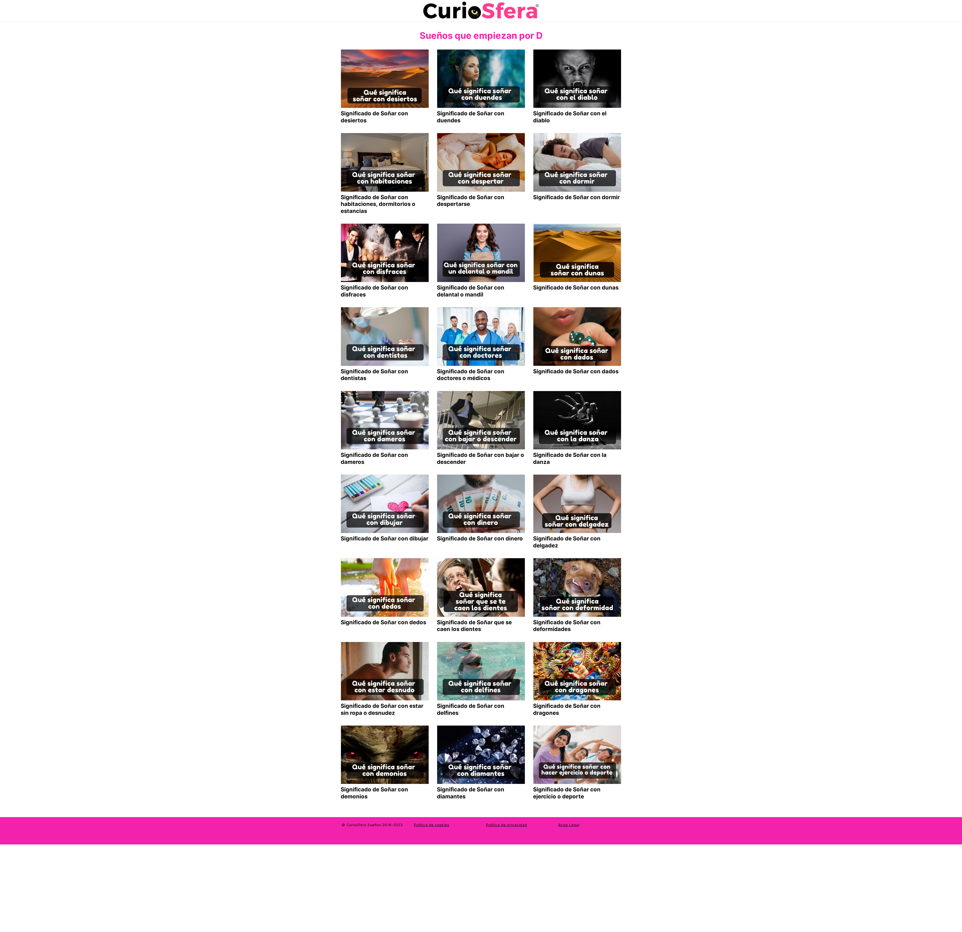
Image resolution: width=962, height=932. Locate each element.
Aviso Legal (568, 825)
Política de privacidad (506, 825)
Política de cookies (431, 825)
